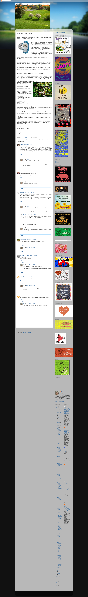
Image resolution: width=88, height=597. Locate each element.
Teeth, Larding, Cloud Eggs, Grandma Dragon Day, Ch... (59, 504)
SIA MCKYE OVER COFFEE (66, 506)
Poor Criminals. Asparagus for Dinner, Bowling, (59, 563)
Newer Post (20, 330)
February (59, 570)
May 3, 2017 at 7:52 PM (35, 214)
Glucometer (45, 139)
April (58, 567)
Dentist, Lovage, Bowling (59, 498)
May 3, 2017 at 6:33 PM (30, 206)
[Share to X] (33, 137)
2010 (57, 585)
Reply (21, 154)
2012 (57, 582)
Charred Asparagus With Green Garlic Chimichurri (29, 139)
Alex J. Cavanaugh (24, 255)
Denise (21, 144)
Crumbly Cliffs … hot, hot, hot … (67, 433)
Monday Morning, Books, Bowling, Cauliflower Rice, (59, 528)
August (58, 422)
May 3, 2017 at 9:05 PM (30, 227)
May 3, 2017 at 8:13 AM (30, 159)
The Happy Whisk (23, 192)
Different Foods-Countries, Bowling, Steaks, (59, 449)
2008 (57, 588)
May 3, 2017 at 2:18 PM (32, 192)
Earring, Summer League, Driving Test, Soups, (59, 493)
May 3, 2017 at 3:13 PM (32, 255)
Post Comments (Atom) (27, 332)
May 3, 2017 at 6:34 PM (30, 247)
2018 (57, 409)
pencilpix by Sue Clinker (66, 484)
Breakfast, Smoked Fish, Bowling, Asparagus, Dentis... (59, 558)
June (58, 425)
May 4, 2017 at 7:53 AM (29, 295)
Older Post (49, 330)
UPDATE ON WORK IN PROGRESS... (66, 467)
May (58, 427)
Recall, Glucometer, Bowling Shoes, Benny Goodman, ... (59, 546)
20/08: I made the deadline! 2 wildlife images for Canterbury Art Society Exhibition (66, 488)
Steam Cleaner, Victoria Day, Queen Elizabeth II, (59, 470)
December (59, 412)
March (58, 569)
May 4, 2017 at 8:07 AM (30, 303)
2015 (57, 577)
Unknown (22, 295)
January (58, 573)
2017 (57, 410)
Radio (56, 161)
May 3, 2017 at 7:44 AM (28, 144)
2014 (57, 579)
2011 (57, 584)
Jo (23, 159)
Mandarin (49, 139)
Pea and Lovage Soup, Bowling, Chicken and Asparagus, (59, 486)
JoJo (21, 276)
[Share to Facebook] (35, 137)
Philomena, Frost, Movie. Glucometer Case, (59, 521)
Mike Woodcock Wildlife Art (60, 32)
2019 (57, 407)
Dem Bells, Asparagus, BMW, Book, (59, 512)
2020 (57, 406)
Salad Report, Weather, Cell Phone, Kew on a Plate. (59, 431)
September (59, 419)
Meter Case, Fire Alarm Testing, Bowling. (59, 517)
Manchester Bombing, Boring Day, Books (59, 460)
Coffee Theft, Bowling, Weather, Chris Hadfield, (59, 479)
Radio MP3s (57, 162)
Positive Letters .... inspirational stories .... (66, 430)
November (59, 414)
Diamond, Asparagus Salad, (59, 464)
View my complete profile (59, 401)
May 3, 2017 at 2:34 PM (31, 239)
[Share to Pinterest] (36, 137)
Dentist (41, 139)
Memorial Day (58, 443)
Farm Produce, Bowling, (59, 454)
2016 (57, 576)
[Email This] (31, 137)
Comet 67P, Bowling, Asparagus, (59, 539)
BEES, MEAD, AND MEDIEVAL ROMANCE (67, 509)
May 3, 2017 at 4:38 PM (27, 276)
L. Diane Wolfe (23, 239)
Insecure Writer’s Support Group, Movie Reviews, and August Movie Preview (67, 411)
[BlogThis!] (32, 137)
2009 (57, 587)
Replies (23, 179)
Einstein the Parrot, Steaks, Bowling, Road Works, (59, 438)
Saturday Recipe (58, 445)
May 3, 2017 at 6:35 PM (30, 285)
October (58, 417)
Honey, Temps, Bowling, (59, 532)
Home (35, 330)
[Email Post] (29, 137)
